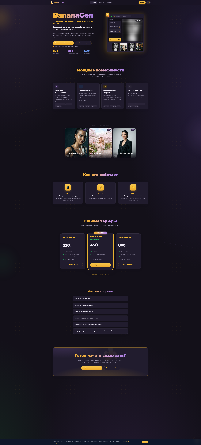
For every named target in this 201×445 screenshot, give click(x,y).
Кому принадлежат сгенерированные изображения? (100, 331)
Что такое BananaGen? (100, 299)
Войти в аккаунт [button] (83, 43)
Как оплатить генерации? (100, 305)
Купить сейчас (73, 264)
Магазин (109, 2)
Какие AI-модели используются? (100, 318)
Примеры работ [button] (111, 368)
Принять (145, 442)
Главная (93, 2)
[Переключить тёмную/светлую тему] (148, 2)
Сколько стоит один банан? (100, 312)
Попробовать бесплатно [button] (63, 43)
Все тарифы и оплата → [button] (100, 274)
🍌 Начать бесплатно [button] (92, 368)
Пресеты (101, 2)
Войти (142, 2)
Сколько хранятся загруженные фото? (100, 325)
